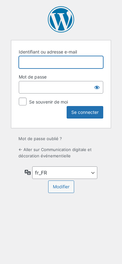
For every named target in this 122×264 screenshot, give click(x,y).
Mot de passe (33, 76)
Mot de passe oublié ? (40, 138)
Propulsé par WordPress (61, 19)
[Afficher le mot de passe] (97, 87)
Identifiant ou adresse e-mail (48, 51)
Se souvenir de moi (48, 101)
